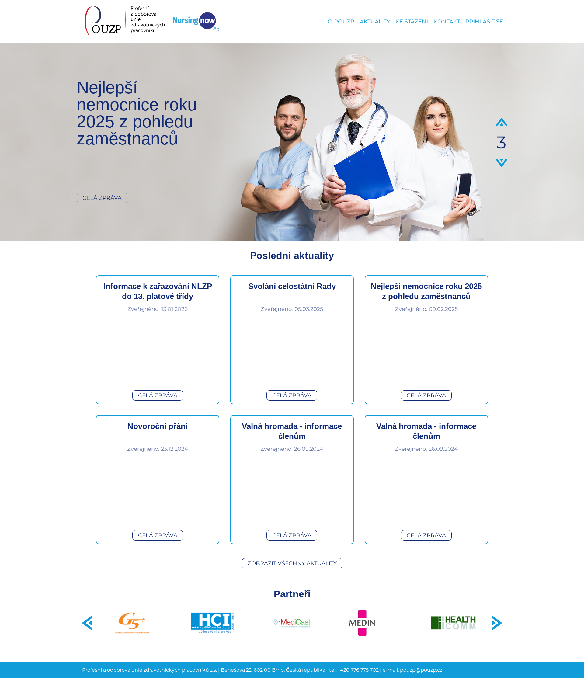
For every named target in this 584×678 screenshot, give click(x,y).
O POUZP (341, 21)
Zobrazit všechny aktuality (292, 563)
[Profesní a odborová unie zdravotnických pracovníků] (125, 21)
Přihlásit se (484, 21)
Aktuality (375, 21)
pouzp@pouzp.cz (421, 670)
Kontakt (446, 21)
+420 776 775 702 (358, 670)
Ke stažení (411, 21)
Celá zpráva (102, 198)
